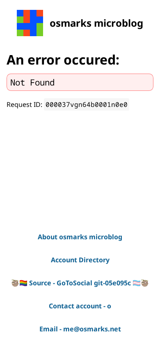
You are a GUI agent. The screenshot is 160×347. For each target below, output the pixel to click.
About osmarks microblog (80, 236)
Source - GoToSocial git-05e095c (80, 282)
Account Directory (80, 259)
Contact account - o (80, 305)
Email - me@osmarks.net (80, 328)
